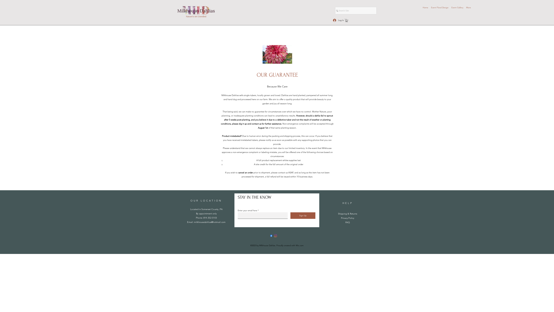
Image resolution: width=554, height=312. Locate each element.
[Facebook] (271, 235)
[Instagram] (275, 235)
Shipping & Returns (347, 213)
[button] (347, 20)
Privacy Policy (347, 218)
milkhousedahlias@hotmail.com (209, 222)
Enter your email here (247, 210)
